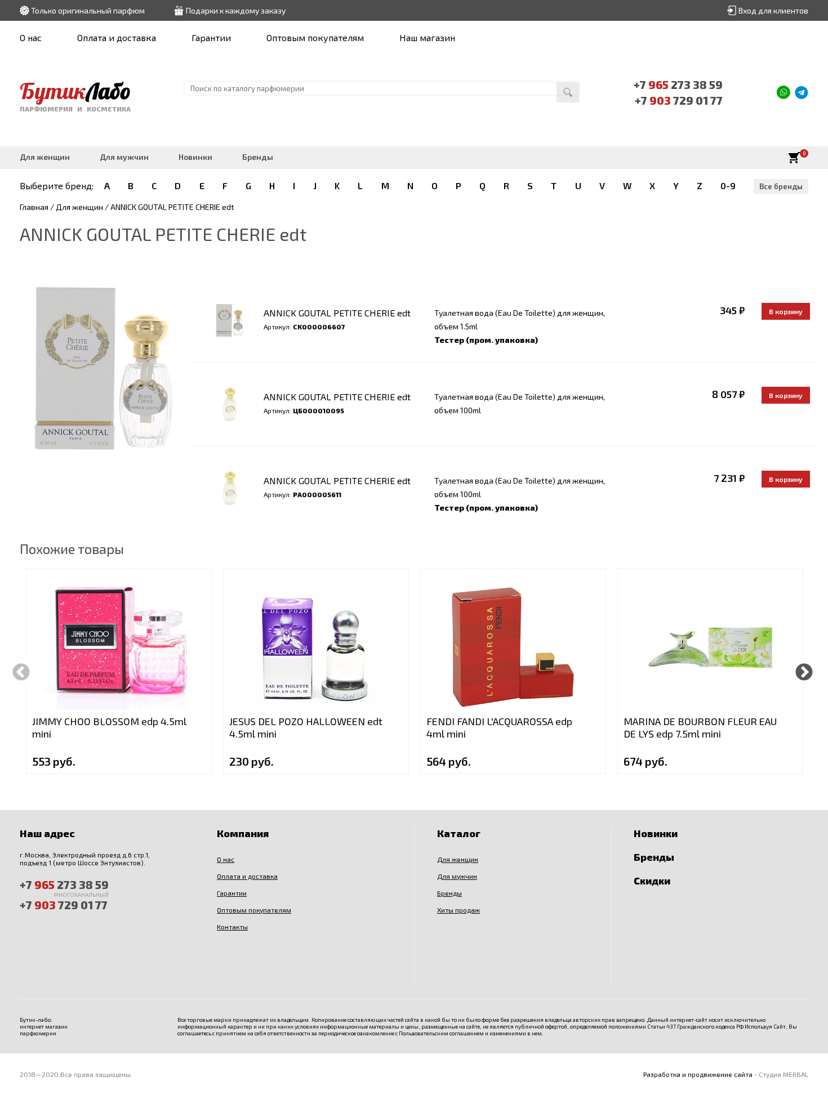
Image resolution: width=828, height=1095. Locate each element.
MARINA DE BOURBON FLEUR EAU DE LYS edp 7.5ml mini (700, 727)
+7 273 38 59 (678, 84)
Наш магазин (427, 37)
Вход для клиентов (773, 10)
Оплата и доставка (116, 37)
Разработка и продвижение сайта (698, 1074)
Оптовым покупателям (315, 37)
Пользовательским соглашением (441, 1033)
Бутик (75, 91)
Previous (21, 670)
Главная (34, 207)
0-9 (728, 185)
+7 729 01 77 (679, 100)
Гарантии (211, 37)
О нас (31, 37)
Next (804, 670)
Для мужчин (124, 157)
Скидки (652, 880)
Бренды (257, 157)
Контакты (232, 927)
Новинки (195, 157)
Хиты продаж (458, 910)
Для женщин (45, 157)
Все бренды (781, 186)
